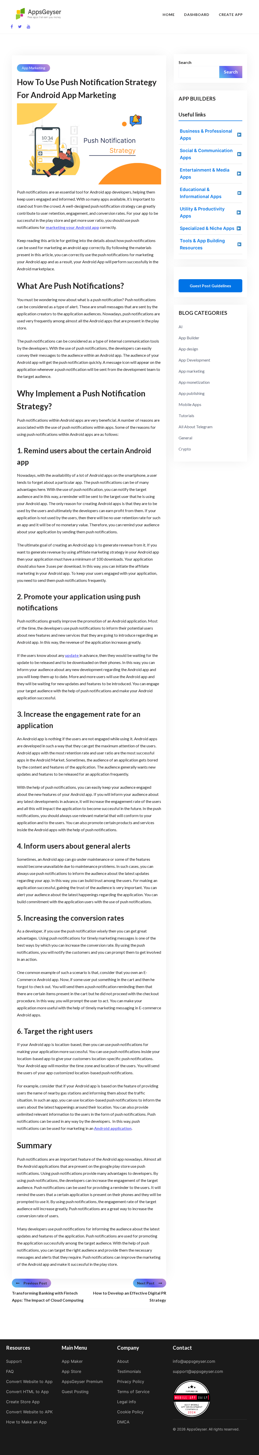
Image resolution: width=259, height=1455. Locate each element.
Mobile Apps (190, 404)
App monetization (194, 382)
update (72, 655)
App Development (194, 359)
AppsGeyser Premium (82, 1381)
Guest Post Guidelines (210, 285)
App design (188, 348)
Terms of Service (133, 1391)
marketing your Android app (72, 227)
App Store (71, 1371)
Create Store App (23, 1401)
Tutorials (186, 415)
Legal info (126, 1401)
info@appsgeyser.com (194, 1361)
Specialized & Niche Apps (207, 228)
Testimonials (129, 1371)
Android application (113, 1128)
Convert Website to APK (29, 1411)
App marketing (33, 68)
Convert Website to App (29, 1381)
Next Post (146, 1283)
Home (169, 14)
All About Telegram (195, 426)
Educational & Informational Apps (201, 193)
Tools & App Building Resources (202, 244)
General (185, 437)
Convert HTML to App (27, 1391)
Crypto (185, 448)
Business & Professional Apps (206, 134)
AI (181, 326)
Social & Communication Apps (206, 154)
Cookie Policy (130, 1411)
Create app (231, 14)
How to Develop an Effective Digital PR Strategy (129, 1296)
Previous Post (35, 1283)
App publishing (192, 393)
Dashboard (196, 14)
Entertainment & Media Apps (204, 173)
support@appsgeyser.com (198, 1371)
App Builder (189, 337)
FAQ (10, 1371)
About (123, 1361)
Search (185, 62)
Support (14, 1361)
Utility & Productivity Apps (202, 212)
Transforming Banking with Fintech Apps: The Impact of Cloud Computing (47, 1296)
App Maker (72, 1361)
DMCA (123, 1421)
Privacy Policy (130, 1381)
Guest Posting (75, 1391)
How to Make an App (26, 1421)
